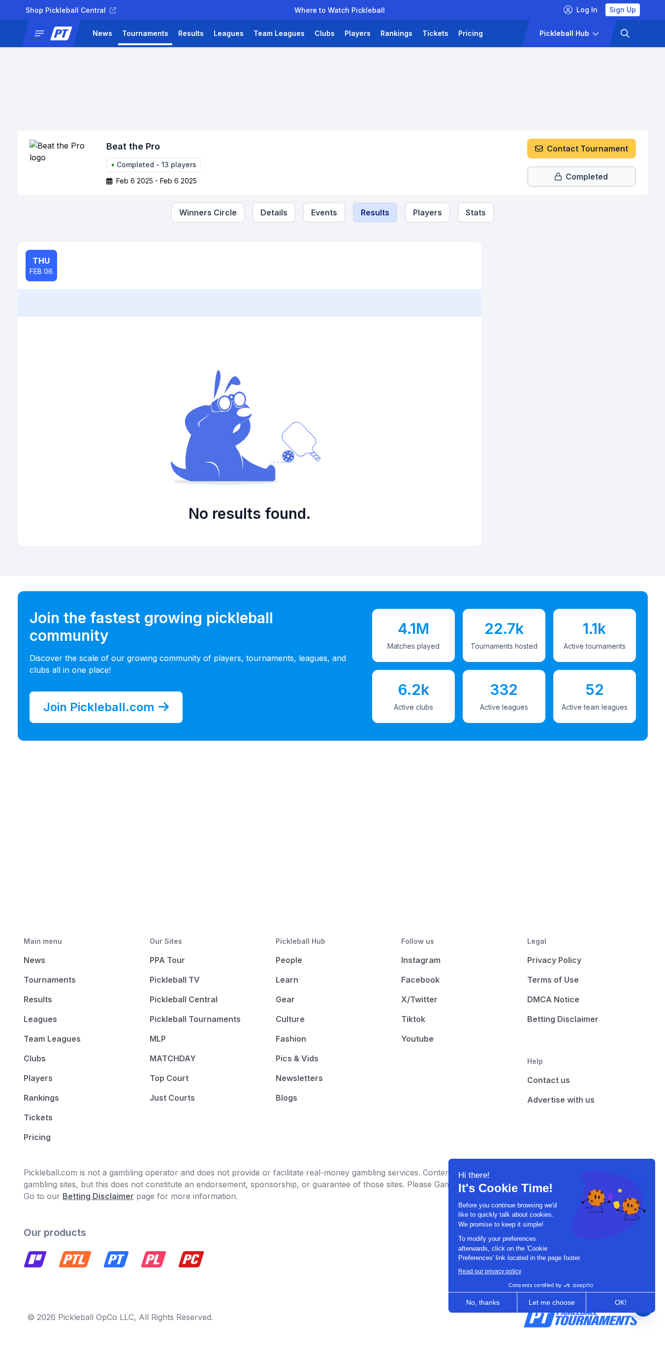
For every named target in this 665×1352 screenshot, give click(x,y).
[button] (55, 33)
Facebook (420, 980)
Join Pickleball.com (99, 707)
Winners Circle (208, 212)
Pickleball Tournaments (195, 1019)
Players (358, 33)
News (102, 33)
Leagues (229, 33)
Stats (476, 212)
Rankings (396, 33)
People (289, 960)
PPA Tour (167, 960)
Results (191, 33)
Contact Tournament (587, 148)
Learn (287, 980)
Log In (587, 9)
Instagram (421, 960)
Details (273, 212)
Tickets (435, 33)
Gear (285, 999)
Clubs (325, 33)
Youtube (417, 1039)
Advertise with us (561, 1100)
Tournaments (145, 33)
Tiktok (413, 1019)
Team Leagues (279, 33)
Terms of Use (553, 980)
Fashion (291, 1039)
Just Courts (172, 1098)
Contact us (548, 1080)
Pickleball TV (175, 980)
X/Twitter (419, 999)
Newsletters (299, 1078)
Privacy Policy (554, 960)
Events (324, 212)
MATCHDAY (173, 1058)
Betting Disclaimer (563, 1019)
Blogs (286, 1098)
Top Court (169, 1078)
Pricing (470, 33)
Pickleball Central (184, 999)
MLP (158, 1039)
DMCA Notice (553, 999)
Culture (290, 1019)
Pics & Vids (297, 1058)
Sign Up (622, 9)
